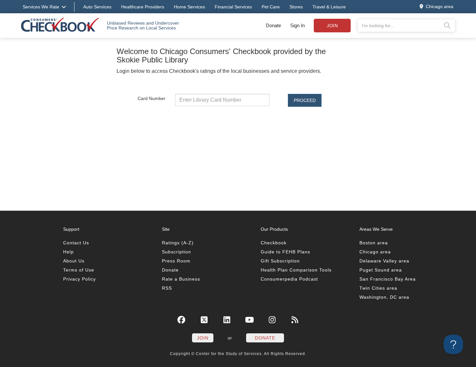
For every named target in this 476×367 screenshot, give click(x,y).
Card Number (151, 98)
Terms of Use (78, 269)
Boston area (373, 242)
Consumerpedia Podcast (289, 279)
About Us (74, 260)
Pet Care (271, 6)
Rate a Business (181, 279)
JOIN (203, 337)
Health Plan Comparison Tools (296, 269)
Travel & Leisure (329, 6)
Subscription (176, 251)
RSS (167, 288)
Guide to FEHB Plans (285, 251)
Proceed (305, 100)
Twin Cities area (378, 288)
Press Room (176, 260)
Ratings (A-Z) (178, 242)
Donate (273, 25)
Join (332, 25)
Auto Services (97, 6)
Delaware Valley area (384, 260)
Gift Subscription (280, 260)
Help (68, 251)
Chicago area (375, 251)
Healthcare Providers (142, 6)
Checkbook (274, 242)
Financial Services (233, 6)
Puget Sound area (380, 269)
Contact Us (76, 242)
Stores (296, 6)
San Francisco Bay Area (387, 279)
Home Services (189, 6)
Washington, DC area (384, 297)
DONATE (265, 337)
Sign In (297, 25)
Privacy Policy (79, 279)
